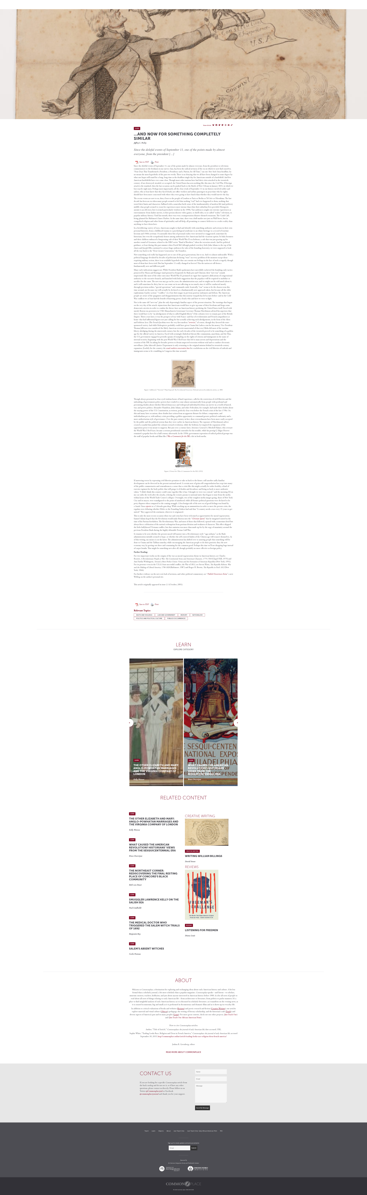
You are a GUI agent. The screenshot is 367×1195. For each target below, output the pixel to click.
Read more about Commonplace (183, 1052)
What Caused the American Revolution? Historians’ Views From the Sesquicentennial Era (208, 770)
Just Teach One (231, 1015)
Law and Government (166, 615)
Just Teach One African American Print (185, 1018)
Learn (153, 1131)
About (169, 1131)
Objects (164, 1012)
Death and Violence (144, 615)
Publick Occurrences (176, 618)
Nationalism (197, 615)
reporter (148, 506)
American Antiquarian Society (177, 1163)
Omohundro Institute (193, 1163)
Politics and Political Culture (149, 618)
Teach (147, 1131)
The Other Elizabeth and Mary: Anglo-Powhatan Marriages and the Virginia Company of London (156, 770)
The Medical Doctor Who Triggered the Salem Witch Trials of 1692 (154, 925)
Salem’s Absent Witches (146, 948)
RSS (221, 1131)
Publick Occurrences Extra (217, 574)
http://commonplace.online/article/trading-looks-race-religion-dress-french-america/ (192, 1037)
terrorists (192, 323)
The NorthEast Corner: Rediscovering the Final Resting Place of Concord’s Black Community (153, 875)
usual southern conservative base (178, 348)
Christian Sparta (198, 519)
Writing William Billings (203, 856)
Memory (183, 615)
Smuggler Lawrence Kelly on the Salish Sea (154, 901)
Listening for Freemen (201, 930)
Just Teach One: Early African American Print (202, 1131)
